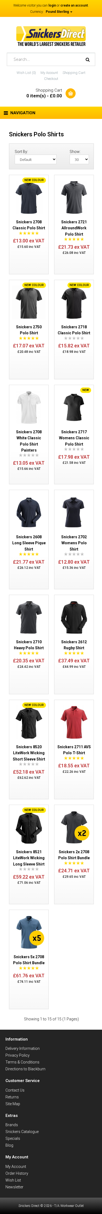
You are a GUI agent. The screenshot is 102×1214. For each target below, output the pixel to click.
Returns (12, 1097)
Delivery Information (22, 1048)
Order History (16, 1173)
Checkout (51, 79)
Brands (11, 1125)
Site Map (12, 1104)
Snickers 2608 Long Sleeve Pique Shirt (29, 543)
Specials (12, 1138)
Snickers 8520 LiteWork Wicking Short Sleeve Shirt (29, 753)
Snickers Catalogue (22, 1131)
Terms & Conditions (22, 1062)
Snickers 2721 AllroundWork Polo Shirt (74, 228)
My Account (49, 73)
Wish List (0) (26, 73)
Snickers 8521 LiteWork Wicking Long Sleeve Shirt (29, 858)
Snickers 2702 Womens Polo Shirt (74, 543)
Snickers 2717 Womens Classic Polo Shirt (74, 438)
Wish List (13, 1180)
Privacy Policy (17, 1055)
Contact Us (14, 1090)
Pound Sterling (58, 12)
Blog (9, 1145)
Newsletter (14, 1187)
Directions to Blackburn (25, 1069)
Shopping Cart (74, 73)
